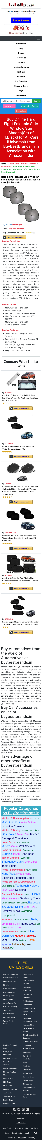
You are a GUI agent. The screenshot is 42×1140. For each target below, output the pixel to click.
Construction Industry (21, 1133)
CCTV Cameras (9, 992)
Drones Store (28, 1080)
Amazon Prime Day (10, 1089)
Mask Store (27, 1066)
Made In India (8, 1078)
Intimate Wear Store (30, 1041)
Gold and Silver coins (31, 991)
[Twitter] (19, 1108)
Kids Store (7, 1082)
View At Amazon (16, 228)
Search (36, 101)
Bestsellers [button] (21, 111)
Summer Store (28, 1077)
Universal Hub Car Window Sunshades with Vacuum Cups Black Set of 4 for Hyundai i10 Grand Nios (19, 538)
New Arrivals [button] (9, 106)
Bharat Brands (21, 1128)
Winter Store (27, 1073)
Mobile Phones (28, 1049)
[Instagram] (23, 1108)
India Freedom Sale (10, 978)
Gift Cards (27, 987)
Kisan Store (7, 1086)
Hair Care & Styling (10, 1007)
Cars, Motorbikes (9, 989)
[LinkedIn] (27, 1108)
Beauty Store (8, 999)
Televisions (27, 1052)
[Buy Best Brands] (21, 4)
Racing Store (8, 1100)
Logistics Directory (26, 1137)
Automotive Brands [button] (29, 106)
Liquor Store (27, 1005)
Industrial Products (10, 1058)
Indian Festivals (29, 1008)
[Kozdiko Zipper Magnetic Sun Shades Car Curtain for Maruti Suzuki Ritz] (21, 428)
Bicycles (6, 985)
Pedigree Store (28, 1025)
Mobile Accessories (10, 1068)
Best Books (7, 1128)
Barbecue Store (9, 1104)
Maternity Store (9, 996)
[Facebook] (15, 1108)
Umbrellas (27, 1070)
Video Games (8, 1010)
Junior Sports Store (10, 1003)
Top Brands (7, 1093)
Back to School (8, 1014)
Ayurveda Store (9, 1017)
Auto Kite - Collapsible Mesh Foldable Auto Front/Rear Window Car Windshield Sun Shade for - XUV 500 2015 (20, 397)
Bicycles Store (28, 1084)
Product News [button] (21, 20)
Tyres (25, 1062)
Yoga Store (27, 1045)
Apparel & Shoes (9, 981)
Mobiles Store (28, 1001)
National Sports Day (10, 974)
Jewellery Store (9, 1096)
